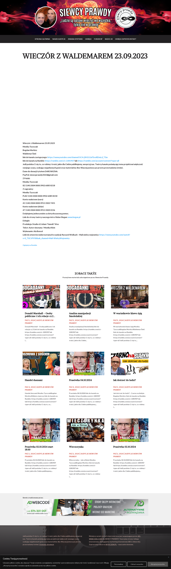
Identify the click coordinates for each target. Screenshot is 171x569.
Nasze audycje (58, 39)
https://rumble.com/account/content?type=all (98, 161)
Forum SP (98, 39)
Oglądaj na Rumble (30, 245)
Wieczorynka (76, 446)
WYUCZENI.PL (111, 544)
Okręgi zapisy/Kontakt (125, 39)
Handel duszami (33, 380)
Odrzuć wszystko (137, 564)
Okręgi (88, 39)
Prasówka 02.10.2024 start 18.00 (39, 448)
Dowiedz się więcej (46, 544)
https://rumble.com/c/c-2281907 (59, 161)
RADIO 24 (108, 39)
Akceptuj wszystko (158, 564)
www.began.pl (74, 217)
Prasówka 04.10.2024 (80, 380)
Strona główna (42, 39)
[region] (85, 562)
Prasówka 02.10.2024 (124, 446)
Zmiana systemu (75, 39)
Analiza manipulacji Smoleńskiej (80, 315)
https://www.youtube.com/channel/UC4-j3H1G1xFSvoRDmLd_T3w (77, 157)
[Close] (168, 557)
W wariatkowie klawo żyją (127, 313)
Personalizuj (118, 564)
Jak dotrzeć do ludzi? (124, 380)
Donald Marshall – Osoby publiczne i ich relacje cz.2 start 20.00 (39, 315)
